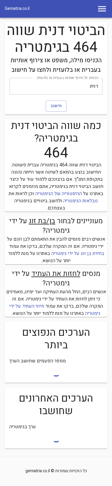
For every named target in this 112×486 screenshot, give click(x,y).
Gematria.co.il (17, 9)
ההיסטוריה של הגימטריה (58, 193)
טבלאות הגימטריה (80, 200)
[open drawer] (102, 9)
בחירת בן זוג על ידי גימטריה (77, 253)
